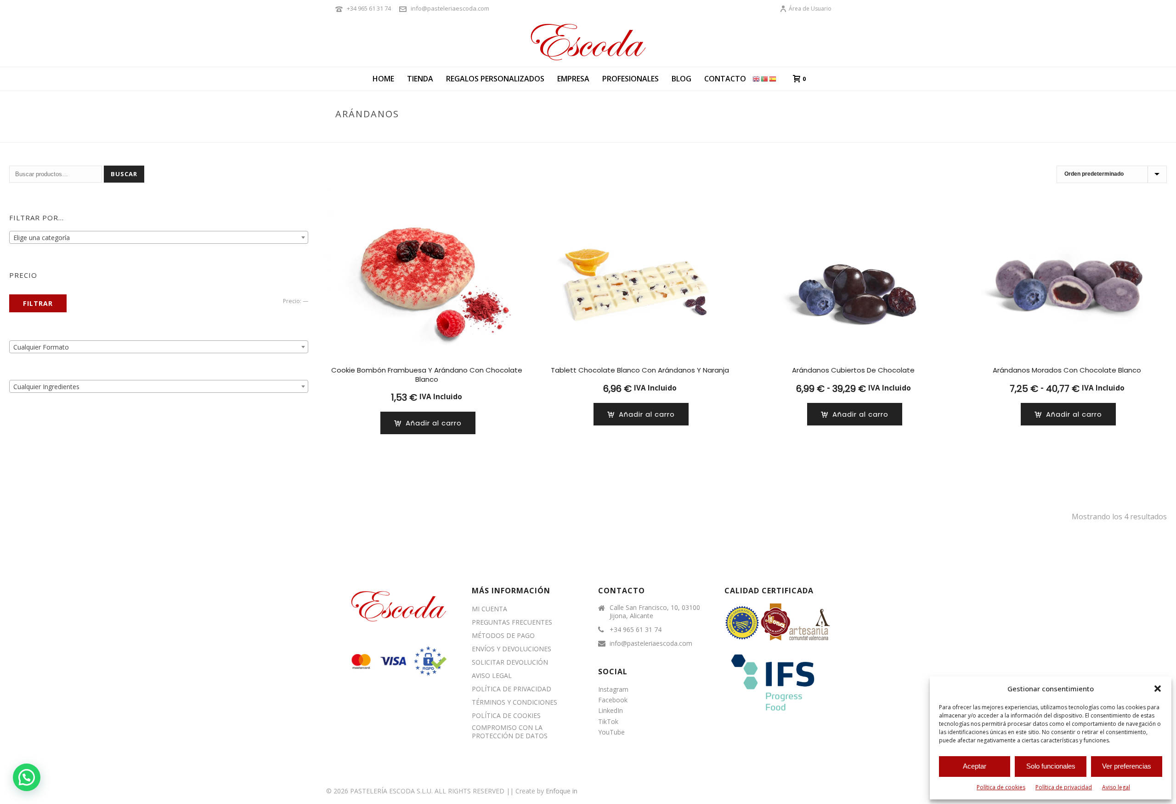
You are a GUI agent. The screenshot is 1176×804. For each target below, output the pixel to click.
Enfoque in (561, 791)
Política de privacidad (1063, 787)
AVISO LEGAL (492, 676)
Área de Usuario (810, 8)
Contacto (725, 79)
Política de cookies (1001, 787)
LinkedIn (610, 710)
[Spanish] (773, 78)
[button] (1157, 688)
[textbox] (159, 237)
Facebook (613, 699)
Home (383, 79)
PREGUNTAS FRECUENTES (512, 622)
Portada (779, 133)
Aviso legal (1116, 787)
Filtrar (38, 303)
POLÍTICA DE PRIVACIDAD (511, 689)
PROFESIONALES (630, 79)
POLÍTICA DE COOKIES (506, 716)
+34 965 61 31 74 (369, 8)
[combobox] (158, 237)
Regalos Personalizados (495, 79)
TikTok (608, 721)
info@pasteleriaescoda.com (450, 8)
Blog (681, 79)
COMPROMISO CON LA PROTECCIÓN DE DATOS (510, 732)
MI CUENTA (489, 609)
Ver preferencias (1126, 766)
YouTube (611, 732)
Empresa (573, 79)
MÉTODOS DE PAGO (503, 636)
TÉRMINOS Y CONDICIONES (514, 702)
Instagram (613, 689)
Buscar (124, 174)
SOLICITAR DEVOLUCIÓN (510, 662)
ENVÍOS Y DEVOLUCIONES (511, 649)
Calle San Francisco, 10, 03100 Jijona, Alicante (655, 611)
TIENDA (420, 79)
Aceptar (974, 766)
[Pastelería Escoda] (588, 41)
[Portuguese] (765, 78)
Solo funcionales (1050, 766)
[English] (756, 78)
